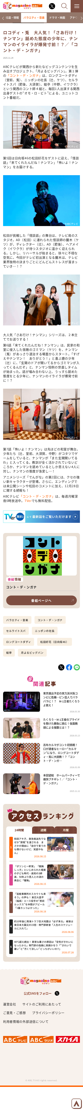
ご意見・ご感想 (14, 1012)
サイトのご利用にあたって (41, 1004)
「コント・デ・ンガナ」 (24, 75)
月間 (66, 830)
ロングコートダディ (18, 642)
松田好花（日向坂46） (54, 642)
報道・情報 (12, 18)
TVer (28, 500)
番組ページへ (41, 600)
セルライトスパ (16, 631)
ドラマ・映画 (57, 18)
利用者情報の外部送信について (26, 1021)
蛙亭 (9, 652)
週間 (43, 830)
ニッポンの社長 (44, 631)
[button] (3, 18)
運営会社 (9, 1004)
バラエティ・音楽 (33, 18)
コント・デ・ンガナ (50, 620)
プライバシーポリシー (48, 1012)
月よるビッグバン (32, 652)
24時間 (19, 830)
